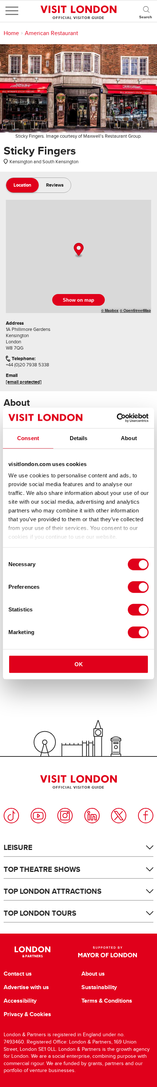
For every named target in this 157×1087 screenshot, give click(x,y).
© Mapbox (110, 310)
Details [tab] (79, 438)
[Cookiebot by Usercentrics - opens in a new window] (117, 418)
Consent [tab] (28, 438)
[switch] (138, 587)
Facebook (145, 815)
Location (22, 185)
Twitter (118, 815)
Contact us (18, 973)
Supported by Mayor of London (107, 951)
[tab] (22, 185)
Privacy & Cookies (27, 1014)
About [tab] (129, 438)
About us (93, 973)
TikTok (11, 815)
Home (11, 33)
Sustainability (99, 987)
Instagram (65, 815)
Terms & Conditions (106, 1001)
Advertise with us (26, 987)
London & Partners (32, 951)
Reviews (55, 185)
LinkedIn (92, 815)
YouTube (38, 815)
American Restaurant (51, 33)
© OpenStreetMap (135, 310)
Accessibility (20, 1001)
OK (78, 664)
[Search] (146, 11)
